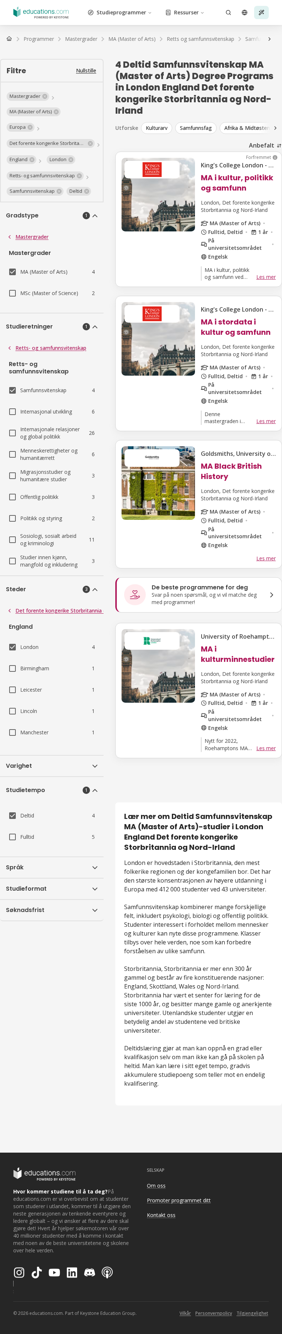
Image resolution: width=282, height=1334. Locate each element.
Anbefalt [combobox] (261, 145)
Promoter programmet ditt (179, 1200)
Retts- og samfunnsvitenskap (50, 347)
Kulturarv (156, 127)
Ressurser (186, 12)
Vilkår (185, 1313)
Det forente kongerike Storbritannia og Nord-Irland (76, 610)
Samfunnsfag (196, 127)
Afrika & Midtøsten (247, 127)
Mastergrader (31, 236)
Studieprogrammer (121, 12)
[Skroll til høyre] (269, 39)
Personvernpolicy (213, 1313)
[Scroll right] (275, 128)
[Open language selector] (244, 12)
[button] (28, 96)
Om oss (156, 1185)
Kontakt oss (161, 1214)
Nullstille (86, 70)
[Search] (228, 12)
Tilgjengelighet (252, 1313)
